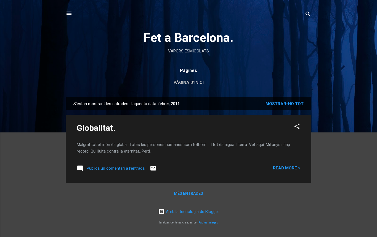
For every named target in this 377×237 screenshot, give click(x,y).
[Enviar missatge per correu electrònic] (153, 170)
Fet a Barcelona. (188, 37)
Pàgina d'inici (189, 82)
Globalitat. (96, 128)
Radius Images (208, 222)
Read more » (286, 168)
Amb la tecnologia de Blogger (192, 211)
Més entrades (188, 193)
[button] (297, 127)
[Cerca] (308, 15)
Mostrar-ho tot (285, 103)
